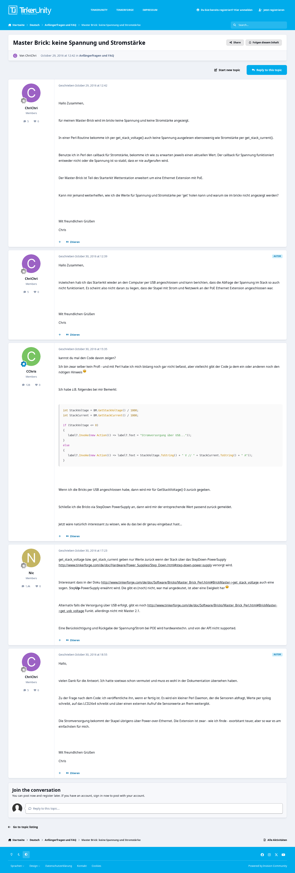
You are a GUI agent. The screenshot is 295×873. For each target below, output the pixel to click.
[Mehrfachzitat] (60, 242)
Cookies (96, 866)
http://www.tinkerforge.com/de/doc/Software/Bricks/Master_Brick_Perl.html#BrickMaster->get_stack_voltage (180, 582)
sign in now (101, 796)
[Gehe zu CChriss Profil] (31, 356)
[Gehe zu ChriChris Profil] (15, 56)
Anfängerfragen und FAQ (96, 55)
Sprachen (16, 866)
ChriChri (31, 55)
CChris (31, 371)
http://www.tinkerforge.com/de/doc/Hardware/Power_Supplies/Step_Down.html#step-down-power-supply (135, 565)
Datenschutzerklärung (58, 866)
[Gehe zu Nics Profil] (31, 558)
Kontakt (82, 866)
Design (34, 866)
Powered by (267, 866)
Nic (31, 573)
